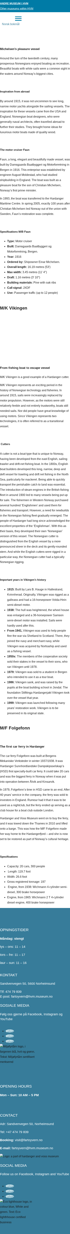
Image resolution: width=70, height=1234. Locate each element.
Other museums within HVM (16, 8)
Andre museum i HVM (14, 3)
